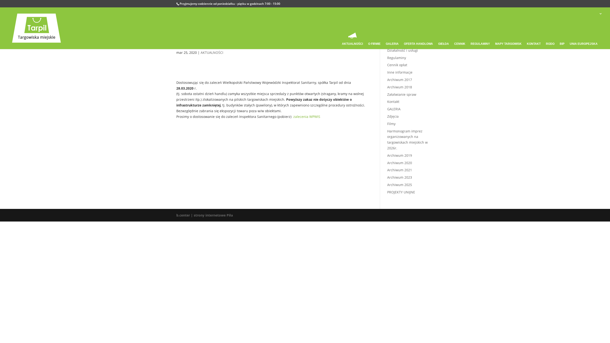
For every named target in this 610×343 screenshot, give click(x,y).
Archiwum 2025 (399, 184)
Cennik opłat (397, 65)
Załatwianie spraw (401, 94)
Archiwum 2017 (399, 79)
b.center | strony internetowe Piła (204, 215)
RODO (550, 43)
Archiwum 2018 (399, 87)
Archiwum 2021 (399, 170)
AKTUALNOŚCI (212, 52)
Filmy (391, 123)
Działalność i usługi (402, 50)
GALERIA (394, 109)
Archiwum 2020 (399, 163)
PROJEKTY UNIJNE (401, 192)
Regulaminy (396, 57)
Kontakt (393, 101)
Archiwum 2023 (399, 177)
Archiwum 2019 (399, 155)
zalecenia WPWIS (306, 116)
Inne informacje (399, 72)
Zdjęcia (393, 116)
